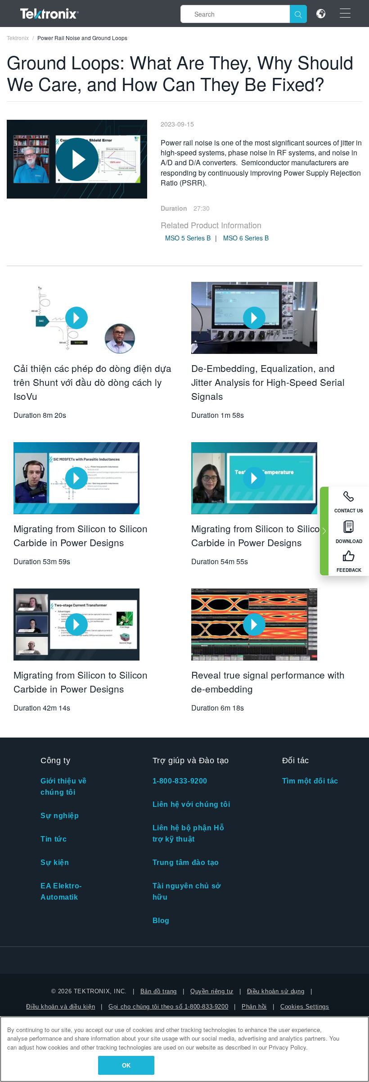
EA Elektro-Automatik (61, 891)
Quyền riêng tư (211, 991)
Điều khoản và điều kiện (60, 1006)
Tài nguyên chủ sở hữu (187, 891)
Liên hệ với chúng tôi (191, 804)
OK (126, 1065)
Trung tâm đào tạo (186, 862)
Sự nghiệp (59, 815)
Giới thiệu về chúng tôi (63, 786)
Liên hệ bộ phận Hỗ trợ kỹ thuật (189, 833)
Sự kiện (54, 862)
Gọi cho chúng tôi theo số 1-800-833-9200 (168, 1006)
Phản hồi (254, 1006)
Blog (161, 920)
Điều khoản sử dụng (276, 991)
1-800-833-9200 (180, 781)
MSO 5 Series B (188, 237)
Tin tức (53, 839)
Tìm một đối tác (310, 781)
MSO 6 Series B (246, 237)
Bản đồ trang (158, 991)
